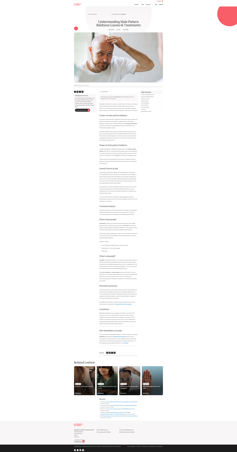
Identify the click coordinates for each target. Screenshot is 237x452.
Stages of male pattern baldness (147, 96)
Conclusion (143, 109)
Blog (143, 4)
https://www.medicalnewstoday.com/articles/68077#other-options (120, 408)
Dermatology (125, 29)
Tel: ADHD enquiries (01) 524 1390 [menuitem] (126, 432)
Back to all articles (93, 14)
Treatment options (144, 100)
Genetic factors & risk (145, 98)
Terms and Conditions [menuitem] (131, 446)
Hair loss (118, 29)
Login (156, 4)
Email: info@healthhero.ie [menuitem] (102, 429)
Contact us (148, 4)
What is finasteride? (145, 103)
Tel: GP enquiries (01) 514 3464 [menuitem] (103, 432)
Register (161, 4)
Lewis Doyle (123, 14)
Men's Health (111, 29)
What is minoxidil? (144, 105)
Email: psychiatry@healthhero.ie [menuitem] (126, 429)
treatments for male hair (119, 336)
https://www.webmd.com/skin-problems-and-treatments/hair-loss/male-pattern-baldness (120, 415)
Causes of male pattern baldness (147, 94)
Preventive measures (145, 107)
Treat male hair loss (81, 110)
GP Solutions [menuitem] (144, 446)
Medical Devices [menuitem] (159, 446)
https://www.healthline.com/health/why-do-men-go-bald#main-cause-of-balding (119, 401)
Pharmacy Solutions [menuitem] (152, 446)
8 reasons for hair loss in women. (123, 304)
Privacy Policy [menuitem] (138, 446)
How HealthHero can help (146, 111)
